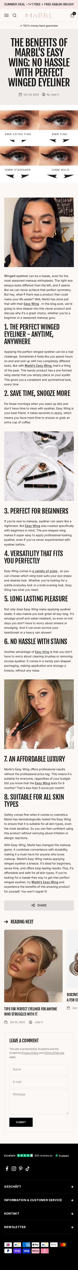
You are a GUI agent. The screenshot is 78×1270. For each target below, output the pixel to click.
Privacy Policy (29, 1052)
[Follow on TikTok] (27, 1168)
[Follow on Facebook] (7, 1168)
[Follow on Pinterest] (21, 1168)
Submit (21, 1122)
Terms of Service (54, 1052)
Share (42, 905)
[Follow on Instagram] (14, 1168)
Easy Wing (42, 651)
